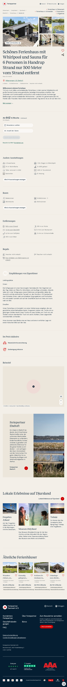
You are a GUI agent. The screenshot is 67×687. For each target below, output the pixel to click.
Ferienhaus (13, 13)
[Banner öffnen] (64, 684)
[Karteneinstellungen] (61, 396)
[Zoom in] (61, 400)
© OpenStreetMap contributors (22, 406)
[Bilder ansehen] (20, 31)
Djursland (22, 10)
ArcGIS (6, 406)
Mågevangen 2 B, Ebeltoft (14, 80)
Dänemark (6, 10)
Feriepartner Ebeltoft (14, 468)
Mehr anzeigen (7, 103)
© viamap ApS (11, 406)
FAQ (4, 627)
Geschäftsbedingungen (10, 623)
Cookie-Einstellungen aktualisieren (14, 637)
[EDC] (44, 680)
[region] (33, 386)
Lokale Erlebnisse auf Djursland (49, 498)
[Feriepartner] (9, 4)
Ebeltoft (5, 13)
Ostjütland (14, 10)
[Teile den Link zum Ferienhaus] (62, 54)
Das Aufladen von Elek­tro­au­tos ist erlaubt (17, 259)
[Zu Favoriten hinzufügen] (62, 50)
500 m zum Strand (12, 226)
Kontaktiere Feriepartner (8, 617)
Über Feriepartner (29, 616)
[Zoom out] (61, 403)
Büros (24, 622)
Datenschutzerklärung (10, 635)
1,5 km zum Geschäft (13, 230)
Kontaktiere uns (18, 142)
